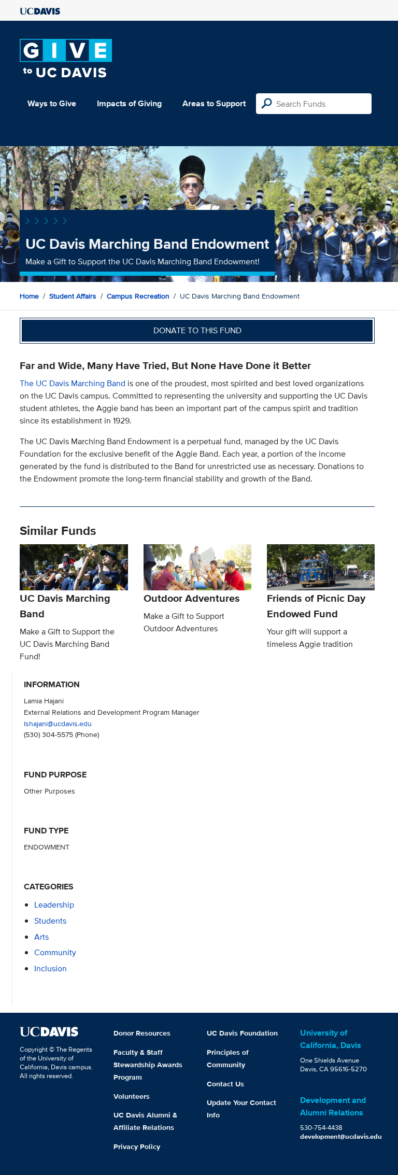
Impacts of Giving (129, 103)
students (50, 921)
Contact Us (225, 1084)
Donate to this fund (197, 330)
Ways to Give (51, 103)
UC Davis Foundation (242, 1033)
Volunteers (131, 1096)
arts (41, 937)
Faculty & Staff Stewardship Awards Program (147, 1064)
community (55, 952)
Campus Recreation (138, 296)
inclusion (50, 968)
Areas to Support (214, 103)
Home (29, 296)
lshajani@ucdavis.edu (58, 723)
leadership (54, 905)
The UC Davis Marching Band (73, 383)
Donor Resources (141, 1033)
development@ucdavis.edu (341, 1136)
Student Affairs (72, 296)
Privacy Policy (136, 1146)
